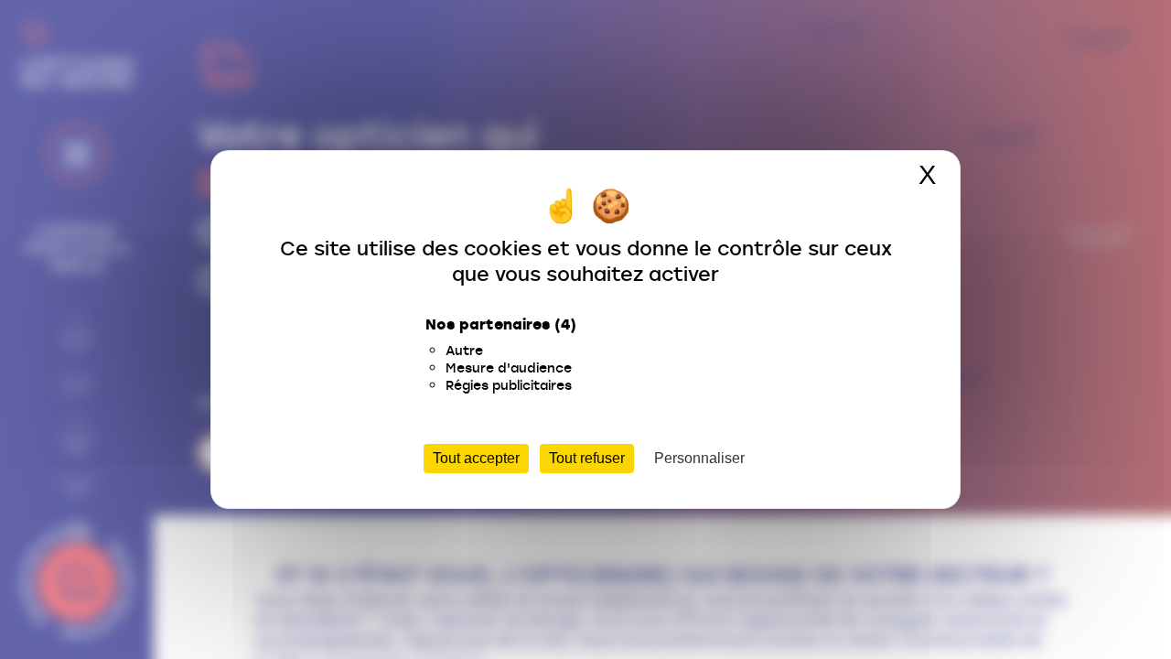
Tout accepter (476, 458)
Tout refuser (587, 458)
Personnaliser (699, 458)
